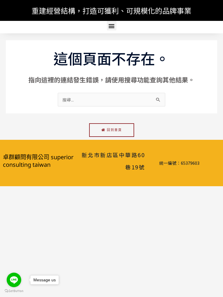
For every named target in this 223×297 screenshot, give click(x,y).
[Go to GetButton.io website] (14, 291)
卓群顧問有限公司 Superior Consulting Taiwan (38, 161)
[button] (111, 25)
